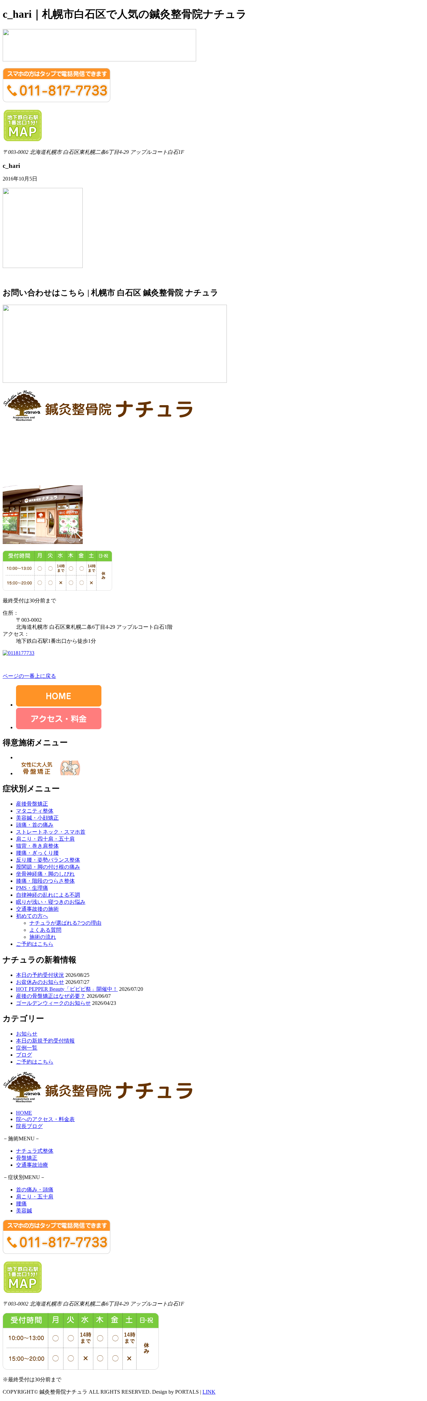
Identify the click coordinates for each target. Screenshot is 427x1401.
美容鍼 (24, 1210)
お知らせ (26, 1034)
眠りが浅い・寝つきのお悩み (50, 902)
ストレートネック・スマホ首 (50, 832)
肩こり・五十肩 (34, 1196)
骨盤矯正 (26, 1158)
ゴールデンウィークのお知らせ (53, 1003)
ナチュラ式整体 (34, 1151)
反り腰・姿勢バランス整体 (48, 860)
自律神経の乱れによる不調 (48, 895)
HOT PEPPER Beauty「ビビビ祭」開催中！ (67, 989)
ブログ (24, 1055)
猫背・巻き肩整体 (37, 846)
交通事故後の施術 (37, 909)
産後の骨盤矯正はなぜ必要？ (50, 996)
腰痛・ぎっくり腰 (37, 853)
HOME (24, 1113)
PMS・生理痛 (32, 888)
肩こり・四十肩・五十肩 (45, 839)
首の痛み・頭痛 (34, 1189)
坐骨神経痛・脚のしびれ (45, 874)
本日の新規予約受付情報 (45, 1041)
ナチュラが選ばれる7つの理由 (65, 923)
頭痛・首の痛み (34, 825)
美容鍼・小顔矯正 (37, 818)
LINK (209, 1392)
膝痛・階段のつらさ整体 (45, 881)
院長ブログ (29, 1126)
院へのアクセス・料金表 (45, 1119)
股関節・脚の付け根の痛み (48, 867)
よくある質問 (45, 930)
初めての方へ (32, 916)
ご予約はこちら (34, 944)
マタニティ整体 (34, 811)
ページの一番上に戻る (29, 676)
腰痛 (21, 1203)
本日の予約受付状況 (40, 975)
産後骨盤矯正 (32, 804)
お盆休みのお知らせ (40, 982)
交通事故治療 (32, 1165)
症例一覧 (26, 1048)
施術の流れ (42, 937)
